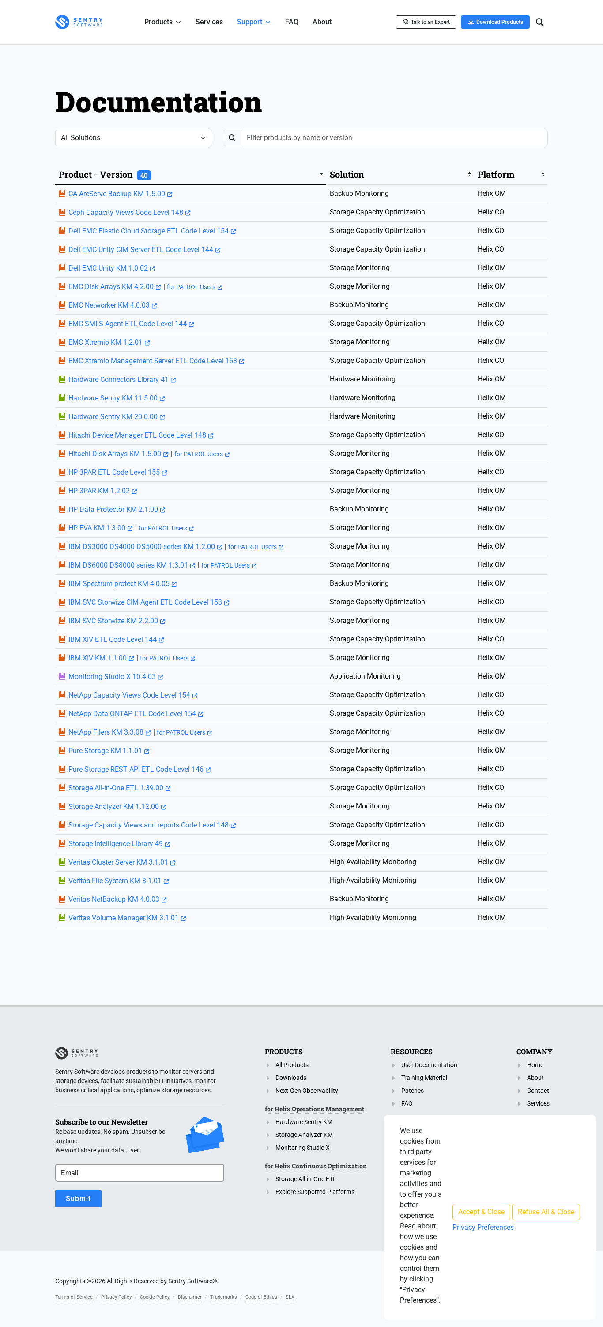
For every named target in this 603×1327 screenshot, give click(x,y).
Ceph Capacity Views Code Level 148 (125, 212)
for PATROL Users (191, 286)
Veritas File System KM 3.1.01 (115, 881)
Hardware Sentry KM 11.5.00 (113, 398)
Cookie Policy (155, 1297)
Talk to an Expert (430, 22)
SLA (290, 1297)
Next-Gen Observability (306, 1090)
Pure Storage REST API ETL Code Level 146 (136, 769)
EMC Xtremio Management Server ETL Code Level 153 (152, 361)
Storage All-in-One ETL (305, 1178)
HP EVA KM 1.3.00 (96, 528)
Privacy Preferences (483, 1227)
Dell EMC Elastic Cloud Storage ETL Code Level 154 (148, 231)
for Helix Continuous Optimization (316, 1166)
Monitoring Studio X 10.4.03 (112, 676)
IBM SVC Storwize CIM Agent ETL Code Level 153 (145, 602)
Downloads (290, 1077)
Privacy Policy (116, 1297)
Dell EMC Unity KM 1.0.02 (108, 268)
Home (535, 1064)
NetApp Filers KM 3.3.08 (105, 732)
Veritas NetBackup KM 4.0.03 (113, 899)
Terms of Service (74, 1297)
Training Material (424, 1077)
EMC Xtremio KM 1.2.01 (105, 342)
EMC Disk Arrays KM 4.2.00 (111, 286)
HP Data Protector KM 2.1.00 (113, 509)
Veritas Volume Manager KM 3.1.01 (123, 918)
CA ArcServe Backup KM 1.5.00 (116, 194)
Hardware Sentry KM (303, 1121)
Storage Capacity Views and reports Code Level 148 (148, 825)
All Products (292, 1064)
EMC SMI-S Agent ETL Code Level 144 (127, 324)
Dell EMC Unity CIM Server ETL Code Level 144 (140, 249)
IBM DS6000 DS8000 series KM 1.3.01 (128, 565)
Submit (78, 1198)
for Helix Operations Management (314, 1109)
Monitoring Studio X (302, 1147)
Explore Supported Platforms (314, 1191)
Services (538, 1103)
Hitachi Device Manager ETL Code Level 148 (137, 435)
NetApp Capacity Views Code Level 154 (129, 695)
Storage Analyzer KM (304, 1134)
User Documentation (429, 1064)
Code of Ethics (261, 1297)
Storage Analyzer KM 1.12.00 (113, 806)
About (535, 1077)
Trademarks (223, 1297)
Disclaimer (190, 1297)
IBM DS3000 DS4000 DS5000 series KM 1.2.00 (141, 546)
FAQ (407, 1103)
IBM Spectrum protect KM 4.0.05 (119, 584)
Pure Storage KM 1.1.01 (105, 751)
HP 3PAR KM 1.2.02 (99, 491)
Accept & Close (481, 1212)
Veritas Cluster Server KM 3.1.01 (118, 862)
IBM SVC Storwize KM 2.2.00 (113, 621)
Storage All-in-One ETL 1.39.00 (115, 788)
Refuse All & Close (546, 1212)
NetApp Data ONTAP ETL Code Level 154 (132, 713)
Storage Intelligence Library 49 (115, 843)
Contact (538, 1090)
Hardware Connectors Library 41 (118, 379)
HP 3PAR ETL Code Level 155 (114, 472)
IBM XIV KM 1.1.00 (97, 658)
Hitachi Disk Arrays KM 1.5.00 (114, 454)
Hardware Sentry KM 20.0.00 (113, 416)
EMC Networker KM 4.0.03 (109, 305)
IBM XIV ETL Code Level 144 (112, 639)
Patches (412, 1090)
